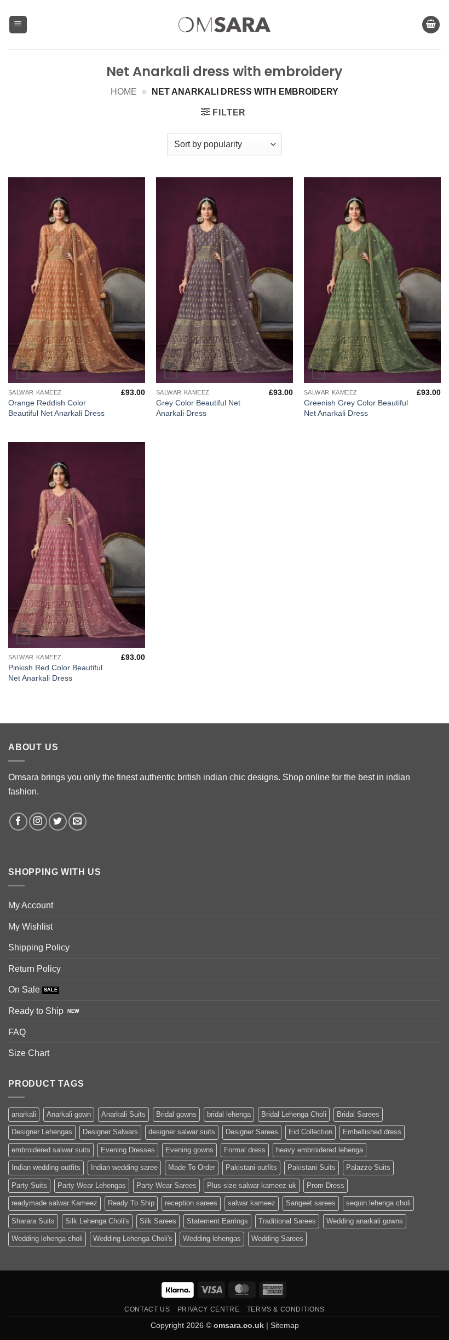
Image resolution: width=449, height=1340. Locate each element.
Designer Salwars (110, 1132)
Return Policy (34, 968)
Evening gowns (189, 1150)
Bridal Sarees (358, 1114)
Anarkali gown (69, 1114)
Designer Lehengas (41, 1132)
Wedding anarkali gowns (364, 1221)
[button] (18, 25)
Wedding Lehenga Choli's (132, 1238)
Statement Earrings (217, 1221)
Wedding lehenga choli (47, 1238)
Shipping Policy (39, 947)
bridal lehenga (229, 1114)
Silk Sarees (158, 1221)
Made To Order (191, 1167)
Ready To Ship (131, 1203)
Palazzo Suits (368, 1167)
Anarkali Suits (123, 1114)
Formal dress (245, 1150)
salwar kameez (251, 1203)
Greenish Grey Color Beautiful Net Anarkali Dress (356, 407)
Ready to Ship (36, 1011)
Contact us (147, 1309)
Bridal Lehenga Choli (293, 1114)
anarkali (23, 1114)
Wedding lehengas (212, 1238)
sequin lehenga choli (378, 1203)
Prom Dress (325, 1185)
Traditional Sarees (287, 1221)
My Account (30, 905)
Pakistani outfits (251, 1167)
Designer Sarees (252, 1132)
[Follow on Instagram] (38, 822)
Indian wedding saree (124, 1167)
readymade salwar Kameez (54, 1203)
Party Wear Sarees (166, 1185)
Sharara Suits (33, 1221)
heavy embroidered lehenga (319, 1150)
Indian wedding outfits (45, 1167)
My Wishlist (30, 926)
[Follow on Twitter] (58, 822)
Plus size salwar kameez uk (251, 1185)
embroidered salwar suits (50, 1150)
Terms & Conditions (286, 1309)
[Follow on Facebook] (18, 822)
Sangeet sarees (311, 1203)
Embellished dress (372, 1132)
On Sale (24, 989)
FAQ (17, 1032)
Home (124, 91)
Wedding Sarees (277, 1238)
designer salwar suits (181, 1132)
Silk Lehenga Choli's (97, 1221)
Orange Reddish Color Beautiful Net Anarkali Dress (56, 407)
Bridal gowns (176, 1114)
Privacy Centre (208, 1309)
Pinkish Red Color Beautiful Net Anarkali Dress (55, 672)
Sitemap (284, 1325)
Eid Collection (310, 1132)
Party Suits (29, 1185)
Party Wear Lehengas (91, 1185)
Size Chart (28, 1053)
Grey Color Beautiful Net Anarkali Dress (198, 407)
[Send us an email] (77, 822)
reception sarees (191, 1203)
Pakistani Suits (311, 1167)
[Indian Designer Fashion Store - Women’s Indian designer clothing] (225, 25)
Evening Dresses (128, 1150)
